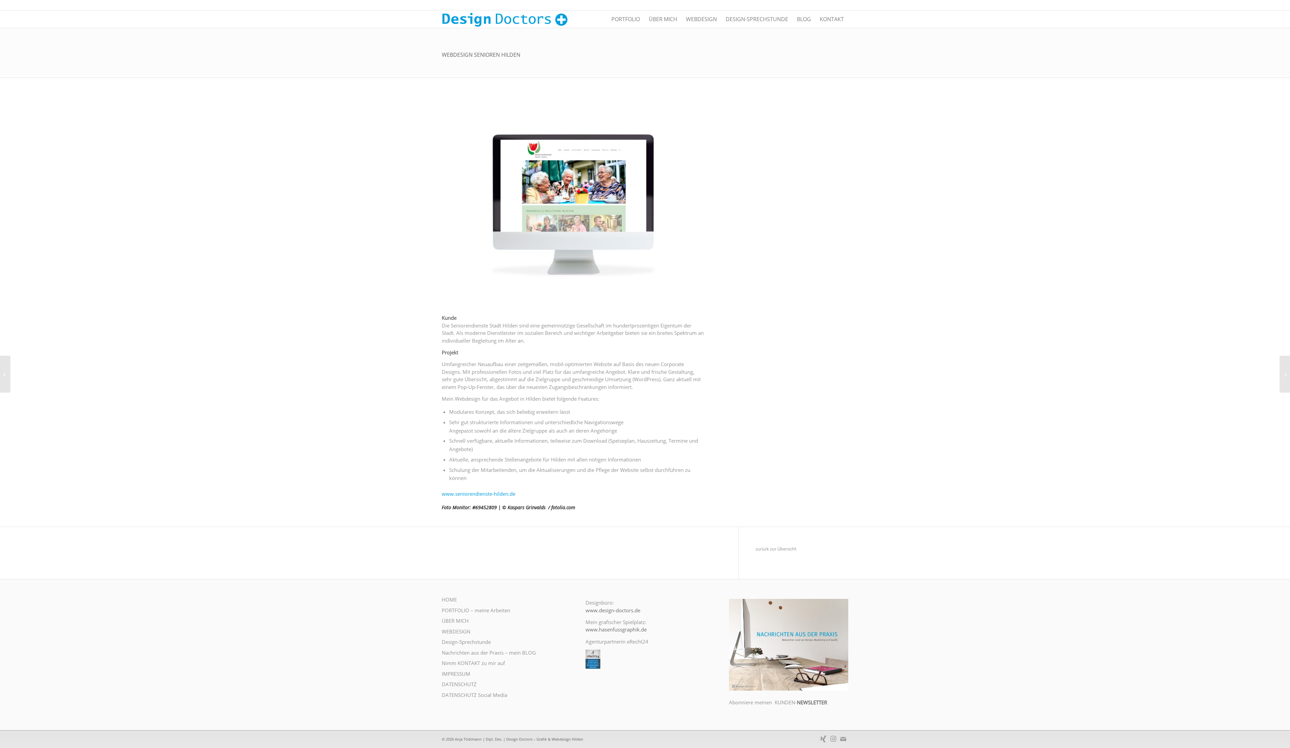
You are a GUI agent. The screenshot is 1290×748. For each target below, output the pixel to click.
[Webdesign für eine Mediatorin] (1285, 374)
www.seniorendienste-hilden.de (478, 493)
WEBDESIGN (456, 631)
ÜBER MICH (455, 620)
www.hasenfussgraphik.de (616, 629)
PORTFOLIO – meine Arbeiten (476, 610)
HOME (449, 599)
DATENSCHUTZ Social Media (474, 695)
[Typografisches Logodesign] (5, 374)
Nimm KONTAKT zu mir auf (473, 663)
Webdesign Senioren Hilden (481, 54)
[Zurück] (457, 201)
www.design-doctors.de (613, 610)
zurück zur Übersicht (776, 549)
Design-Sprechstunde (466, 642)
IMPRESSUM (456, 673)
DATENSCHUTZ (459, 684)
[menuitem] (625, 19)
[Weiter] (689, 201)
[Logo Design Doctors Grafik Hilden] (507, 19)
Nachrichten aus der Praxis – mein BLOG (489, 652)
